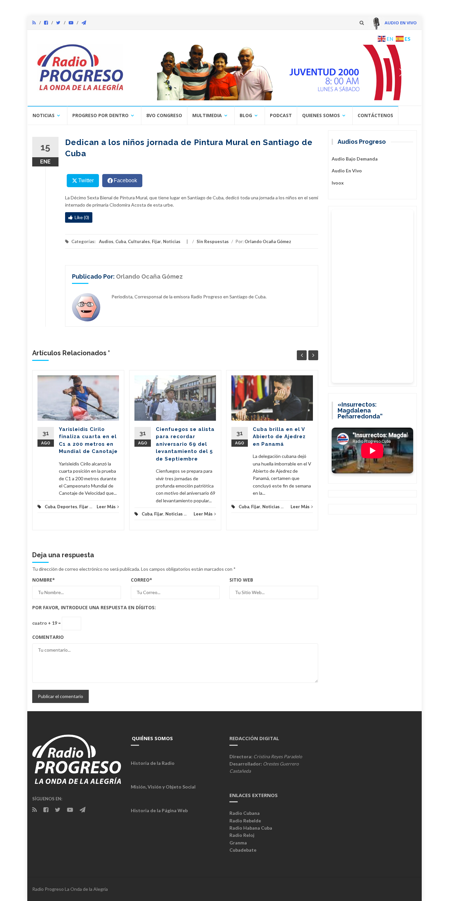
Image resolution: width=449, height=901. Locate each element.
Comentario (48, 637)
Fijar (156, 241)
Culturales (139, 241)
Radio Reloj (241, 835)
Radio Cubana (244, 813)
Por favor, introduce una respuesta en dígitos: (94, 607)
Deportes (67, 506)
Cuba (120, 241)
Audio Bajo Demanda (355, 159)
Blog (246, 115)
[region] (272, 72)
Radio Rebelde (245, 820)
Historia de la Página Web (159, 810)
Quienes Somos (321, 115)
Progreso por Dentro (100, 115)
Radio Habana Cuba (250, 828)
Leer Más (106, 506)
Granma (238, 842)
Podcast (281, 115)
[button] (272, 72)
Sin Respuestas (213, 241)
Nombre (43, 580)
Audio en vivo (347, 170)
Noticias (44, 115)
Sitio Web (241, 580)
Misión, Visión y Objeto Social (163, 786)
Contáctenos (375, 115)
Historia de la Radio (153, 763)
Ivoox (338, 183)
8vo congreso (164, 115)
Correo (141, 580)
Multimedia (207, 115)
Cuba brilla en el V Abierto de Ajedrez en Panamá (279, 436)
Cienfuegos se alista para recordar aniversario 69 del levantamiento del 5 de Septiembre (185, 444)
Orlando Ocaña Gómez (268, 241)
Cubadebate (242, 850)
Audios (106, 241)
